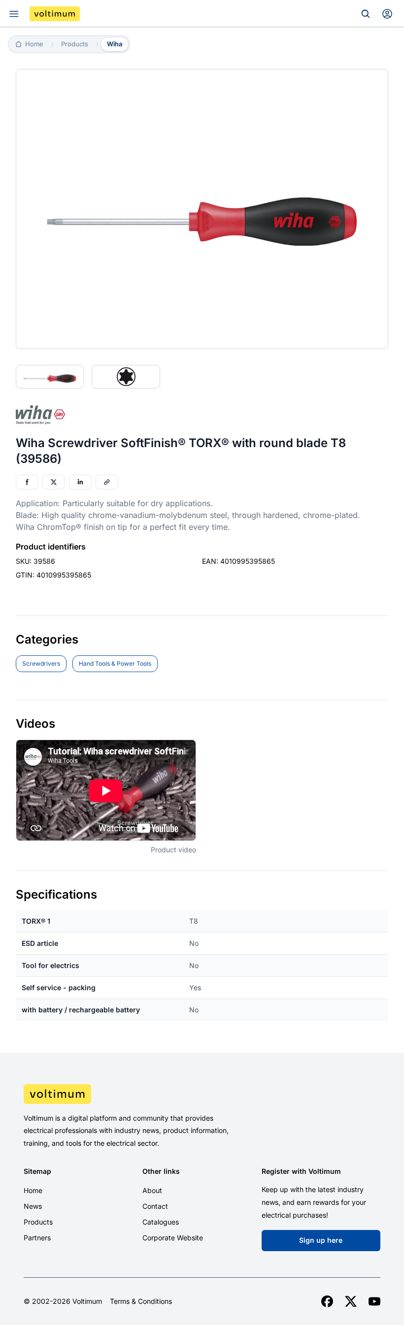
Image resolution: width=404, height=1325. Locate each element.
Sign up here (320, 1240)
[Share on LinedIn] (80, 482)
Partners (37, 1237)
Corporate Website (172, 1237)
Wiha (114, 44)
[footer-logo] (202, 1094)
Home (33, 1190)
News (33, 1206)
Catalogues (160, 1222)
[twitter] (351, 1301)
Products (38, 1222)
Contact (155, 1206)
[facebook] (327, 1301)
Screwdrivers (41, 663)
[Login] (387, 14)
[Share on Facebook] (27, 482)
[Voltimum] (55, 13)
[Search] (365, 14)
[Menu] (14, 14)
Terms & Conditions (141, 1301)
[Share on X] (53, 482)
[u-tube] (374, 1301)
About (152, 1190)
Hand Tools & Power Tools (115, 663)
